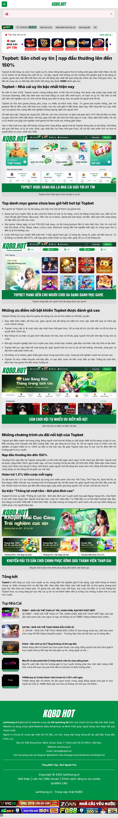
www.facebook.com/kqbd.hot (89, 755)
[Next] (110, 44)
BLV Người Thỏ (68, 765)
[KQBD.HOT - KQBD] (59, 4)
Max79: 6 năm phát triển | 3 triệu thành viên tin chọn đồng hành (55, 660)
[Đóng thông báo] (111, 14)
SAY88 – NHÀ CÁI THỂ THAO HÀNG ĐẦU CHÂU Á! (48, 627)
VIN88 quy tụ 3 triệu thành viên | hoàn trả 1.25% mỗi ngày (52, 677)
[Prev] (22, 44)
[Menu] (4, 4)
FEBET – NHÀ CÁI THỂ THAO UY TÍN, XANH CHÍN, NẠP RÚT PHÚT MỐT (58, 610)
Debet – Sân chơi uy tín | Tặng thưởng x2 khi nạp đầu (49, 643)
